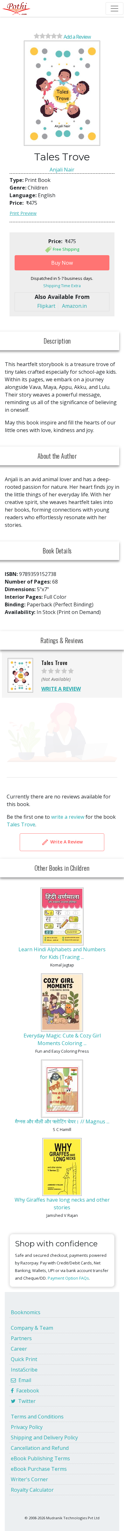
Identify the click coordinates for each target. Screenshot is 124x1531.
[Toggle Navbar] (114, 8)
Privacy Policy (27, 1427)
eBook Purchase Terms (39, 1468)
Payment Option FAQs (68, 1278)
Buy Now (62, 262)
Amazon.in (74, 305)
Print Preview (23, 213)
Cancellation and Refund (40, 1447)
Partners (21, 1338)
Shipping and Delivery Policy (44, 1437)
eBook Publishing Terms (40, 1458)
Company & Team (32, 1327)
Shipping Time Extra (62, 285)
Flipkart (46, 305)
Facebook (26, 1390)
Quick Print (24, 1359)
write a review (67, 816)
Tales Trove (21, 824)
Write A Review (66, 842)
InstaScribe (24, 1369)
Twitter (26, 1401)
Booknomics (25, 1312)
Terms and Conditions (37, 1416)
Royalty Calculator (32, 1489)
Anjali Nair (62, 169)
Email (23, 1380)
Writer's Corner (29, 1479)
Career (19, 1348)
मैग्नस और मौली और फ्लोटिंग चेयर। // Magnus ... (62, 1121)
